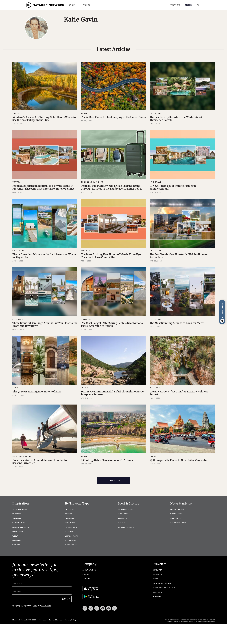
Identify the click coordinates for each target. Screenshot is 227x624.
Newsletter (157, 570)
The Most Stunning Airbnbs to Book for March (177, 323)
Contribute (157, 592)
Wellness (155, 388)
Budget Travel (71, 540)
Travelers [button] (159, 564)
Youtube (102, 608)
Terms (35, 606)
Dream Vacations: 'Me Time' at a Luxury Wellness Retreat (179, 393)
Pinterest (108, 608)
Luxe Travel (69, 509)
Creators (175, 5)
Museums (121, 523)
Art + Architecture (125, 509)
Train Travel (17, 518)
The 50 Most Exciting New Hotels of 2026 (36, 391)
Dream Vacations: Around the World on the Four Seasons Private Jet (40, 462)
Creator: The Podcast (162, 583)
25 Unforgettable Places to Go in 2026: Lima (107, 460)
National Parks (18, 523)
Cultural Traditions (126, 527)
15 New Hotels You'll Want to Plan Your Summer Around (173, 187)
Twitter (114, 608)
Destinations (158, 574)
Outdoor (86, 319)
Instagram (90, 608)
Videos (86, 5)
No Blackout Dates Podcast (164, 588)
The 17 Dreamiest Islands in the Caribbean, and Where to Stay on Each (44, 256)
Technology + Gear (92, 182)
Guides (72, 5)
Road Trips (16, 540)
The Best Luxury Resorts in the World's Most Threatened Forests (176, 119)
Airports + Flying (22, 456)
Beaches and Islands (20, 527)
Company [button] (89, 564)
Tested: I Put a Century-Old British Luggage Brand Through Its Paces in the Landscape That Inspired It (111, 187)
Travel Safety (175, 518)
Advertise (86, 579)
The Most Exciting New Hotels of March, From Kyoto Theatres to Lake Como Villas (112, 256)
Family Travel (70, 518)
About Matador (89, 570)
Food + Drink (123, 514)
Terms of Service (55, 620)
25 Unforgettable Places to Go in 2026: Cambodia (178, 460)
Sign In (188, 5)
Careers (86, 574)
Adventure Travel (19, 509)
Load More (113, 480)
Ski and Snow (17, 532)
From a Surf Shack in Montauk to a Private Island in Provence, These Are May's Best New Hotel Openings (43, 187)
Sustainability (175, 514)
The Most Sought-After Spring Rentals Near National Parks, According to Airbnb (112, 324)
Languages (122, 518)
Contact (42, 620)
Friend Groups (71, 527)
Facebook (85, 608)
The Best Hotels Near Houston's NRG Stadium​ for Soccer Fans (179, 256)
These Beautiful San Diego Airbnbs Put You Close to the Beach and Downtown (44, 324)
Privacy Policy (46, 606)
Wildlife (85, 388)
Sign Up (65, 599)
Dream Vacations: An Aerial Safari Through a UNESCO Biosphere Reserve (112, 393)
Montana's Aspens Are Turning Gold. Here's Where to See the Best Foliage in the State (44, 119)
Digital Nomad (71, 545)
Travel (16, 113)
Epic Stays (156, 113)
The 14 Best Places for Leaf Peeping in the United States (113, 117)
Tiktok (96, 608)
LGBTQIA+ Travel (71, 536)
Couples (68, 514)
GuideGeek (157, 596)
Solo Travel (70, 523)
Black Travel (70, 532)
